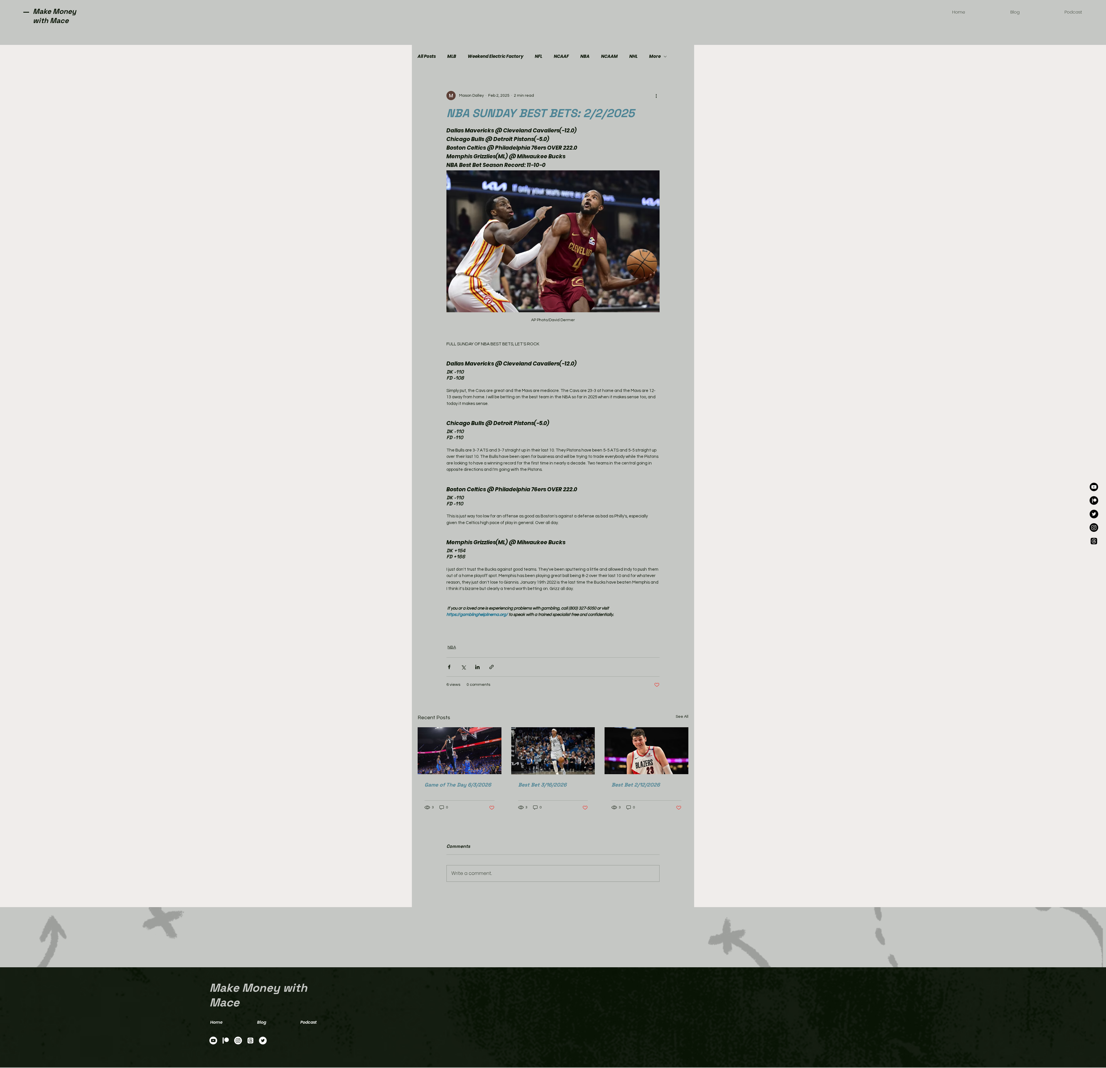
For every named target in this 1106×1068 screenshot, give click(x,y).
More (655, 56)
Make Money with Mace (54, 16)
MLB (451, 56)
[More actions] (656, 95)
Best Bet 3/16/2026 (542, 784)
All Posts (427, 56)
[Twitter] (1094, 514)
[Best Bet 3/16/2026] (553, 750)
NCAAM (609, 56)
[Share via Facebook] (449, 667)
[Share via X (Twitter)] (463, 667)
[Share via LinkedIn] (477, 667)
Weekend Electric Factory (495, 56)
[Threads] (1094, 541)
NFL (538, 56)
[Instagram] (1094, 527)
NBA (585, 56)
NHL (633, 56)
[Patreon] (1094, 500)
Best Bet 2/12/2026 (635, 784)
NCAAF (561, 56)
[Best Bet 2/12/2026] (646, 750)
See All (682, 717)
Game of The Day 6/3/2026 (458, 784)
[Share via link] (491, 667)
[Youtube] (1094, 487)
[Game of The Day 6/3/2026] (459, 750)
